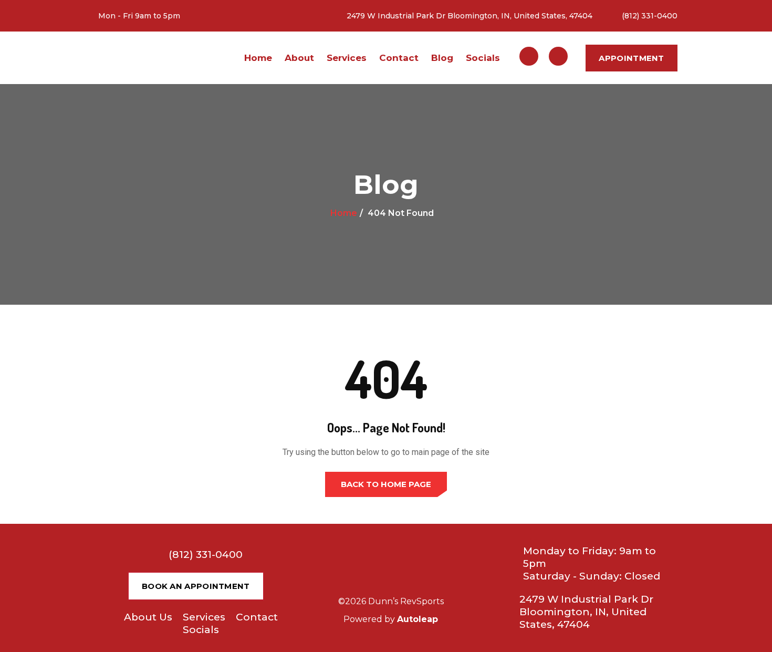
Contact (399, 58)
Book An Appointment (196, 586)
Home (258, 58)
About (299, 58)
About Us (148, 617)
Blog (442, 58)
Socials (483, 58)
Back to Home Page (386, 484)
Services (347, 58)
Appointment (631, 58)
